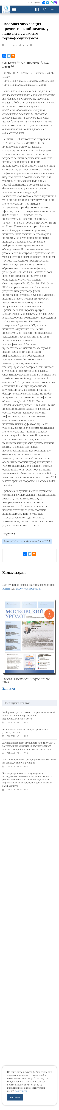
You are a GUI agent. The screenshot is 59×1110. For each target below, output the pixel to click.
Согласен (15, 1097)
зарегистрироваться (28, 588)
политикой (21, 1090)
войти (6, 588)
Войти (53, 9)
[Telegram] (9, 56)
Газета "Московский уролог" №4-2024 (27, 541)
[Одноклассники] (13, 56)
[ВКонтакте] (4, 56)
